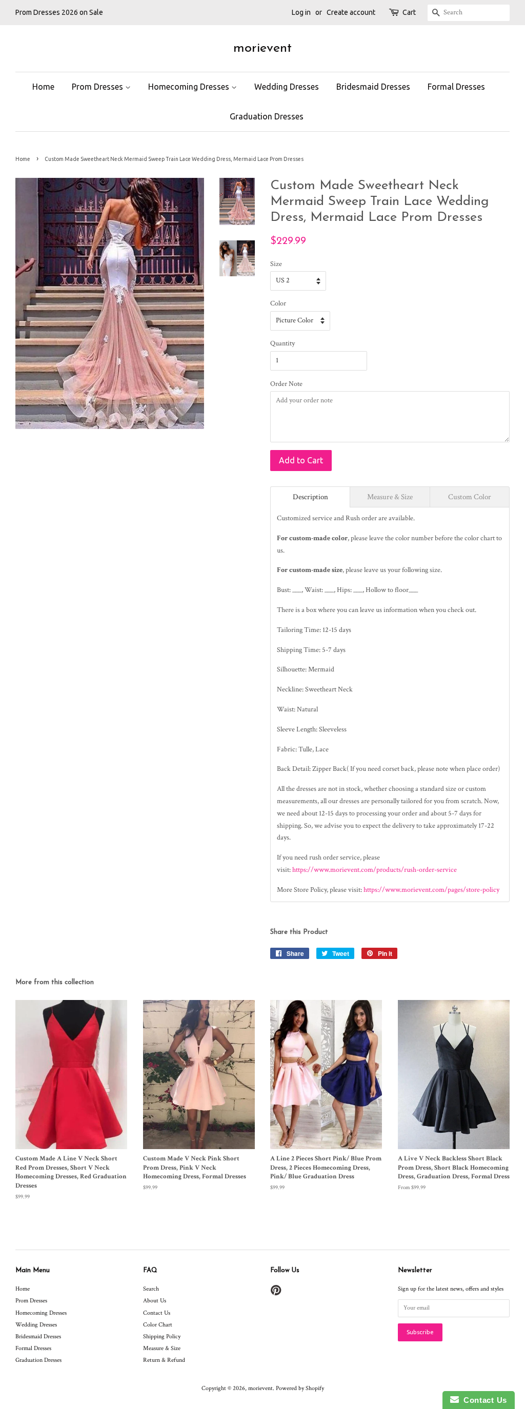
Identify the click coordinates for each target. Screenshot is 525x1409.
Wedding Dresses (286, 86)
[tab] (310, 496)
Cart (409, 12)
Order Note (286, 384)
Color (278, 303)
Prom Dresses (98, 86)
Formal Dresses (456, 86)
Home (43, 86)
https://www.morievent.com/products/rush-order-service (374, 869)
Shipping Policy (161, 1336)
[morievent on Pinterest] (275, 1293)
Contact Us (156, 1313)
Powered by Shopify (300, 1388)
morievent (262, 48)
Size (276, 264)
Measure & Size (161, 1348)
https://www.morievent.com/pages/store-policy (431, 889)
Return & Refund (164, 1360)
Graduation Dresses (267, 116)
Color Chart (157, 1325)
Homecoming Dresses (189, 86)
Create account (351, 12)
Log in (301, 12)
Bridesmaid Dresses (373, 86)
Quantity (282, 343)
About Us (154, 1300)
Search (151, 1289)
